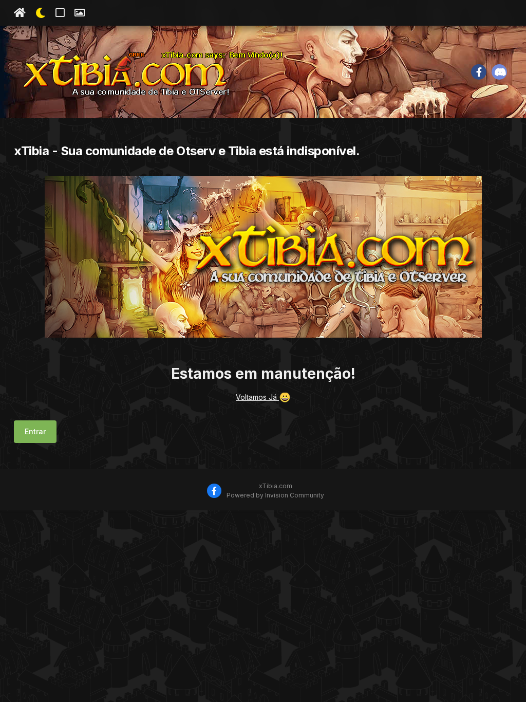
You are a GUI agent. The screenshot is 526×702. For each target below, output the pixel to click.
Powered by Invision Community (275, 495)
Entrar (35, 431)
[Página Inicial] (20, 13)
